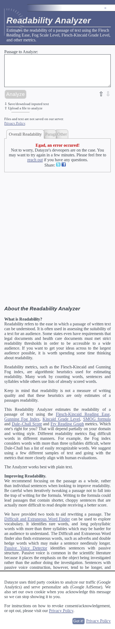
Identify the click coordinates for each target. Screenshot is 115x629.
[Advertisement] (57, 236)
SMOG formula (97, 419)
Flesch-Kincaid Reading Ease (83, 414)
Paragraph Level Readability (50, 134)
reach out (35, 159)
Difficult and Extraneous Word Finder (37, 519)
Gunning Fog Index (22, 419)
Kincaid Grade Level (61, 419)
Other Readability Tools (62, 134)
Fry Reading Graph (67, 424)
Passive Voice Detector (25, 548)
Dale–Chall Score (27, 424)
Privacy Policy (14, 123)
